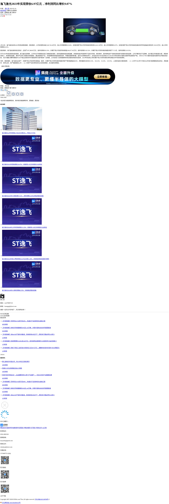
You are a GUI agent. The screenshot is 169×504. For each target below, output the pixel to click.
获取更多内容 (2, 354)
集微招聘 (15, 427)
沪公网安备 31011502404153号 (11, 502)
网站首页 (3, 427)
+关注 (1, 293)
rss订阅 (44, 427)
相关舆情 (3, 10)
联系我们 (21, 427)
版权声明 (9, 427)
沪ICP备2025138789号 (41, 499)
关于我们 (33, 427)
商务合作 (39, 427)
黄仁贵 (7, 8)
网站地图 (27, 427)
